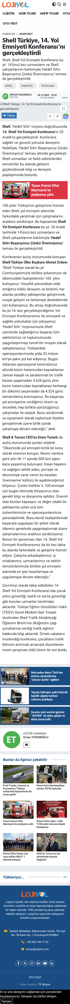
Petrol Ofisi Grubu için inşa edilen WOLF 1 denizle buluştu (15, 856)
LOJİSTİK (8, 13)
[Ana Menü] (64, 4)
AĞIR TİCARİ (27, 13)
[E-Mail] (26, 745)
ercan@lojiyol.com (37, 949)
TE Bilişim (44, 984)
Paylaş (11, 115)
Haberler (8, 33)
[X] (25, 963)
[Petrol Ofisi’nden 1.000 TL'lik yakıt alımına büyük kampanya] (52, 809)
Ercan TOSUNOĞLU (35, 737)
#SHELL (9, 85)
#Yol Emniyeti (47, 85)
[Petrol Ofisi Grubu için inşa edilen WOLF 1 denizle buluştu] (18, 842)
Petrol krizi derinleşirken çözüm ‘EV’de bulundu (51, 787)
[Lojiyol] (15, 4)
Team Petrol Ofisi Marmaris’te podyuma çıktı (18, 823)
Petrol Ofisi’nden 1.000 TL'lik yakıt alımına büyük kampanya (51, 824)
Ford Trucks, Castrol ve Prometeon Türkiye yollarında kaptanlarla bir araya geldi (17, 790)
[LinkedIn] (38, 963)
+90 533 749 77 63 (37, 942)
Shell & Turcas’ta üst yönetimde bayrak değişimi (48, 856)
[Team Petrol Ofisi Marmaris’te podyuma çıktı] (18, 809)
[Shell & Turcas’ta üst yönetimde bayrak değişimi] (52, 842)
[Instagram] (32, 963)
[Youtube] (45, 963)
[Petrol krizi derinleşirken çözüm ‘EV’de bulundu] (52, 774)
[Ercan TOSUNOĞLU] (11, 739)
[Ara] (59, 4)
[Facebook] (18, 963)
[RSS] (52, 963)
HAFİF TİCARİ (49, 13)
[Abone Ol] (65, 116)
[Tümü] (65, 877)
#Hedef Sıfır (26, 85)
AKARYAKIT (26, 33)
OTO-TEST (10, 23)
